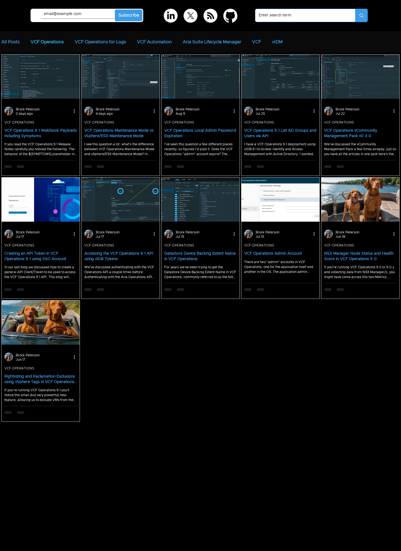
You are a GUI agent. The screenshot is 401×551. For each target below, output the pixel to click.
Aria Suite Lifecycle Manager (212, 42)
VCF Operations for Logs (100, 42)
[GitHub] (230, 16)
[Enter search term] (361, 15)
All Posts (10, 42)
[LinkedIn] (171, 16)
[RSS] (210, 16)
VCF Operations (47, 42)
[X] (190, 16)
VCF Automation (154, 42)
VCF (256, 42)
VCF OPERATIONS (19, 122)
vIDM (277, 42)
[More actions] (76, 110)
